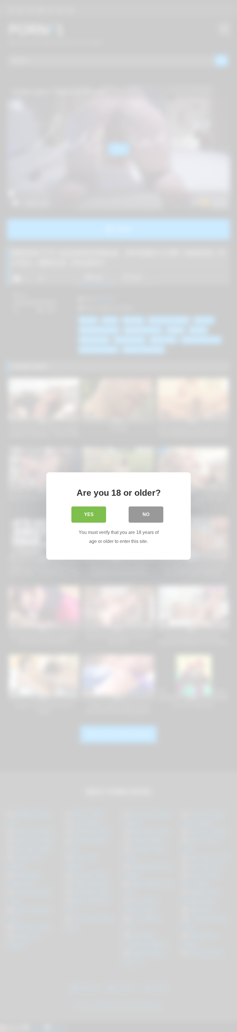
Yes (89, 514)
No (145, 514)
